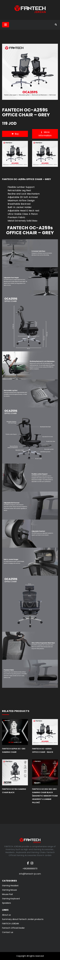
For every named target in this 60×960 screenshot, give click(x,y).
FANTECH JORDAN (10, 923)
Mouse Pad (7, 894)
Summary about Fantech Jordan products (22, 919)
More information (45, 133)
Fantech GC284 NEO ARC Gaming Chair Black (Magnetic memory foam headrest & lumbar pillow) (45, 796)
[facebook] (28, 861)
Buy (17, 133)
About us (6, 914)
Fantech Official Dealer (13, 928)
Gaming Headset (10, 885)
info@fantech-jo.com (30, 873)
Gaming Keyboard (11, 898)
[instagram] (32, 861)
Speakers (6, 903)
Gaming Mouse (9, 890)
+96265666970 (30, 868)
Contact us (7, 932)
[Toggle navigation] (5, 24)
